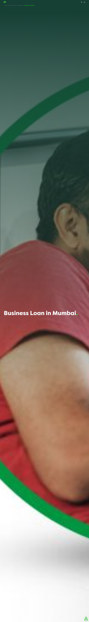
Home (5, 5)
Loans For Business (12, 5)
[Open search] (81, 2)
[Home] (7, 2)
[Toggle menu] (84, 2)
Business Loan (20, 5)
